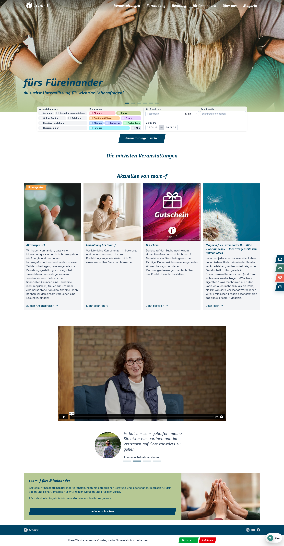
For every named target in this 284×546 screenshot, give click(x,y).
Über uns (230, 6)
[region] (142, 56)
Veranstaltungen (127, 6)
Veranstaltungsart (48, 109)
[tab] (127, 103)
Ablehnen (207, 540)
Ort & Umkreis (153, 109)
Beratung (179, 6)
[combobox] (191, 113)
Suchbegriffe (207, 109)
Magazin (250, 6)
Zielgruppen (95, 109)
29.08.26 (152, 127)
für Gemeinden (204, 6)
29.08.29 (171, 127)
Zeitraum (151, 123)
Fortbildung (156, 6)
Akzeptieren (188, 540)
